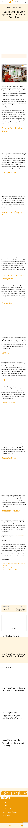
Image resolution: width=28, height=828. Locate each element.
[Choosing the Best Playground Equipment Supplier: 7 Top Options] (14, 702)
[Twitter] (18, 825)
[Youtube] (22, 825)
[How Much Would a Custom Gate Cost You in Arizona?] (14, 645)
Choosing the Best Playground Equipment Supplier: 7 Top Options (11, 715)
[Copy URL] (11, 60)
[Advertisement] (14, 39)
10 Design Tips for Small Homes (7, 608)
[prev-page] (3, 660)
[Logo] (14, 1)
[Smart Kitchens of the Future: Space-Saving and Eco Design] (14, 729)
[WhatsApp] (21, 60)
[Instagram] (10, 825)
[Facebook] (14, 60)
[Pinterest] (18, 60)
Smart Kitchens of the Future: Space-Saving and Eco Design (12, 743)
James (14, 628)
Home (8, 7)
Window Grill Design (18, 535)
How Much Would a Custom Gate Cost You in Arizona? (13, 655)
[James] (14, 621)
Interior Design (16, 7)
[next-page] (7, 660)
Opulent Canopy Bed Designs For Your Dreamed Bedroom (20, 609)
